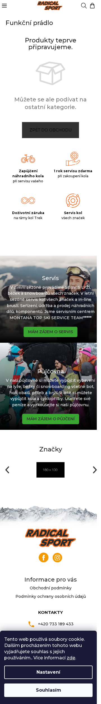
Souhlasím (48, 690)
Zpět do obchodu (50, 130)
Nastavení (48, 672)
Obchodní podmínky (51, 588)
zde (71, 657)
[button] (6, 470)
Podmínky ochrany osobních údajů (50, 596)
